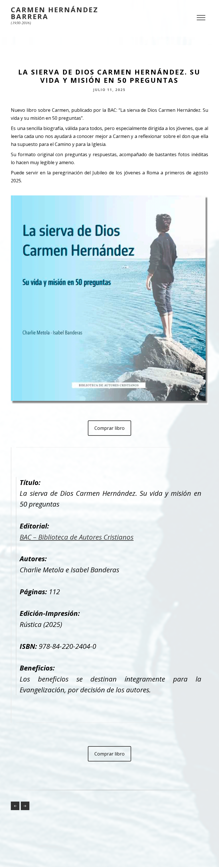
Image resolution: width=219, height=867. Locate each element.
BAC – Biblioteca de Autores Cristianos (76, 537)
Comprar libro (109, 428)
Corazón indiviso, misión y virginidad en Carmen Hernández (15, 806)
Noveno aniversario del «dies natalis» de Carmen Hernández (25, 806)
